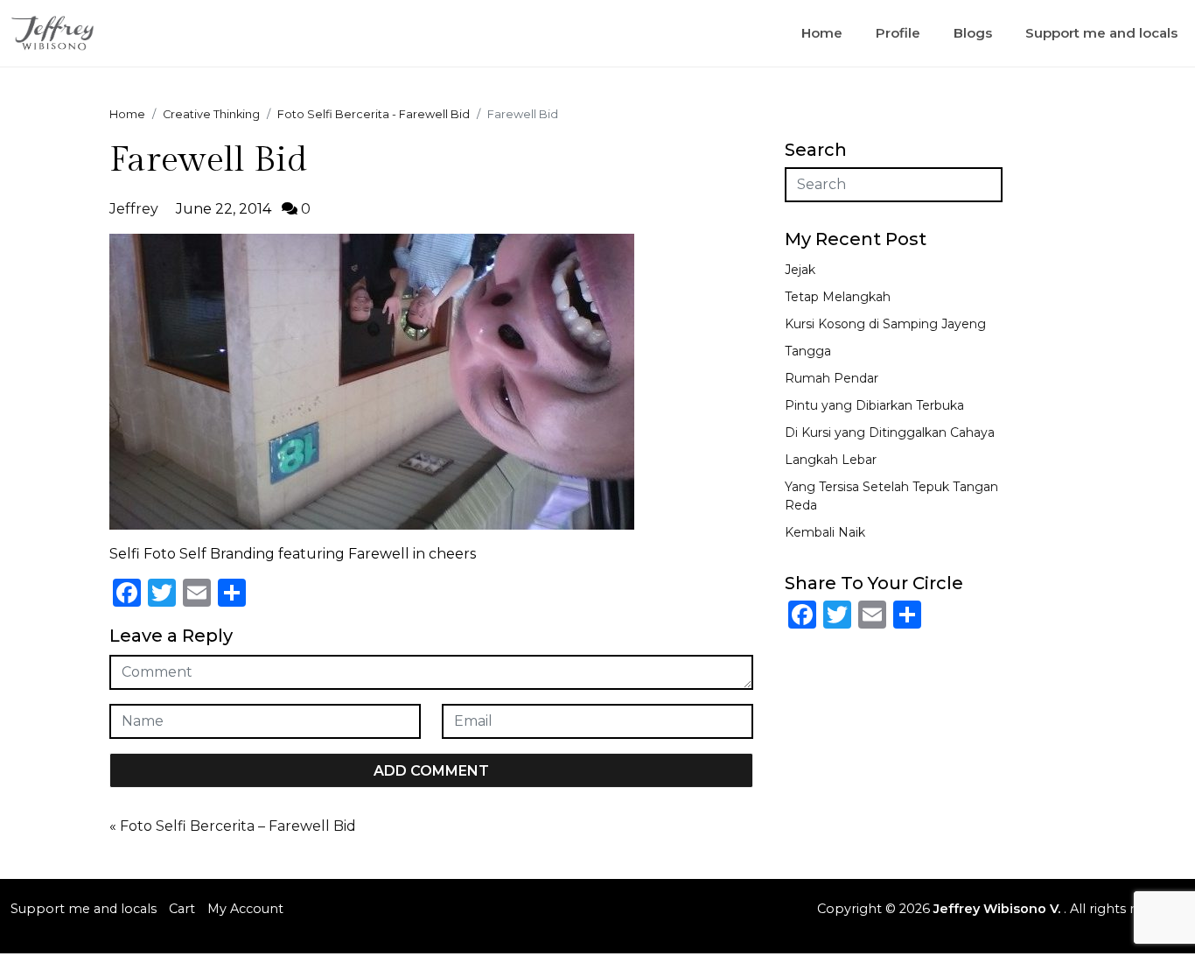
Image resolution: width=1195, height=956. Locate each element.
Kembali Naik (825, 532)
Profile (898, 33)
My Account (245, 909)
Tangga (808, 351)
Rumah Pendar (831, 378)
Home (821, 33)
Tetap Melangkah (838, 297)
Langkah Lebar (831, 459)
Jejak (800, 270)
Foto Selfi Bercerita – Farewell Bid (238, 826)
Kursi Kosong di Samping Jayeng (885, 324)
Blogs (973, 33)
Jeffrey (133, 208)
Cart (182, 909)
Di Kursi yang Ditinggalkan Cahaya (890, 432)
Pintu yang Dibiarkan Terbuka (874, 405)
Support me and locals (1101, 33)
